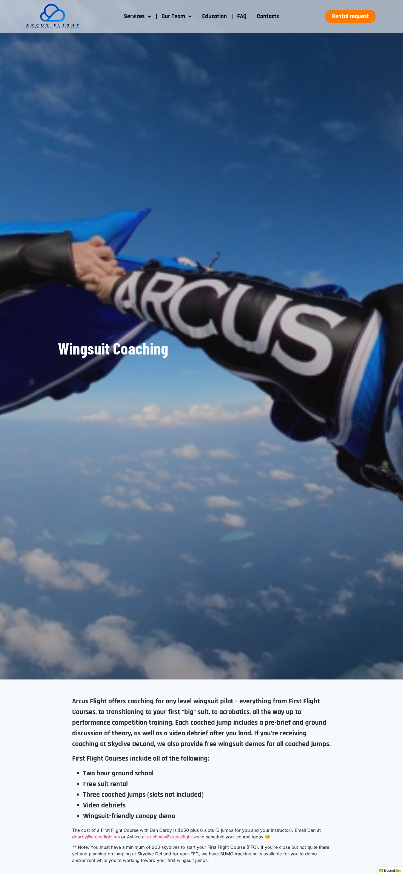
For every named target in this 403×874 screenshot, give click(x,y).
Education (214, 16)
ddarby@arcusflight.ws (96, 836)
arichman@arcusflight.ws (173, 836)
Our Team (173, 16)
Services (134, 16)
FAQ (242, 16)
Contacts (268, 16)
